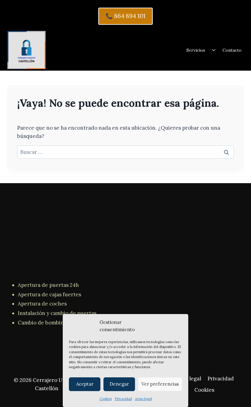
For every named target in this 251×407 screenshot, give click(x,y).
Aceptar (84, 384)
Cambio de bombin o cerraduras (57, 322)
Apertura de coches (42, 303)
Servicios (195, 50)
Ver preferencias (160, 384)
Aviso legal (143, 399)
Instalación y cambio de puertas (57, 313)
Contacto (232, 50)
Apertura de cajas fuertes (49, 294)
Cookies (105, 399)
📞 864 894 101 (125, 16)
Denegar (119, 384)
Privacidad (123, 399)
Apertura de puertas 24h (48, 285)
